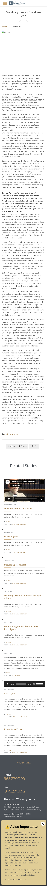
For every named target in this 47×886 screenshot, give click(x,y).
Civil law (7, 434)
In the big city (11, 536)
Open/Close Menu (5, 3)
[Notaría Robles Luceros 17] (17, 3)
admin (4, 27)
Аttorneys (16, 434)
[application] (24, 684)
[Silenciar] (34, 684)
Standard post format (15, 565)
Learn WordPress (13, 729)
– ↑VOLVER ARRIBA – (23, 763)
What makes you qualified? (18, 508)
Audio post (9, 693)
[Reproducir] (7, 684)
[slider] (40, 683)
